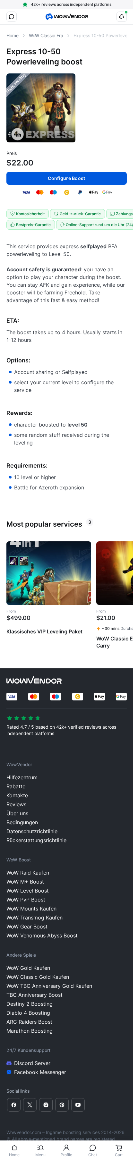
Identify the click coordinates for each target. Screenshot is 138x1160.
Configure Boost (66, 178)
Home (14, 1154)
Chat (92, 1154)
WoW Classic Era (46, 35)
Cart (119, 1154)
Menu (40, 1154)
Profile (66, 1154)
